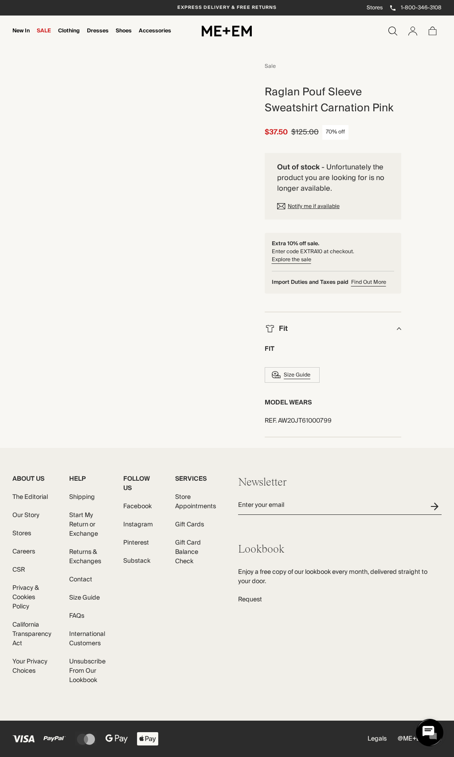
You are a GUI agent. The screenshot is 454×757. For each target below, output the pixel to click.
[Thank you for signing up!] (436, 506)
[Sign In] (413, 31)
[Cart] (433, 31)
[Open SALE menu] (44, 37)
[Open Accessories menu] (155, 37)
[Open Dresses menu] (98, 37)
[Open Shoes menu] (123, 37)
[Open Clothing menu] (69, 37)
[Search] (393, 31)
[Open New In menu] (21, 37)
